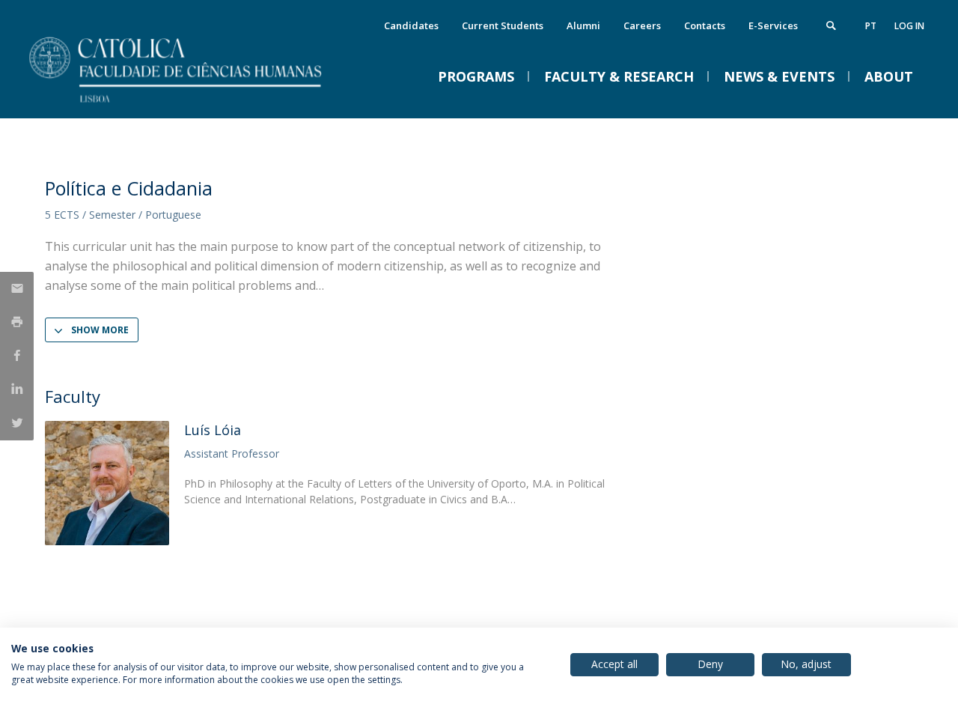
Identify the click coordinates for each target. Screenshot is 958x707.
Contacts (704, 25)
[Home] (194, 103)
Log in (909, 25)
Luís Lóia (212, 430)
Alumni (583, 25)
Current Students (502, 25)
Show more (100, 330)
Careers (642, 25)
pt (870, 25)
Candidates (411, 25)
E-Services (773, 25)
